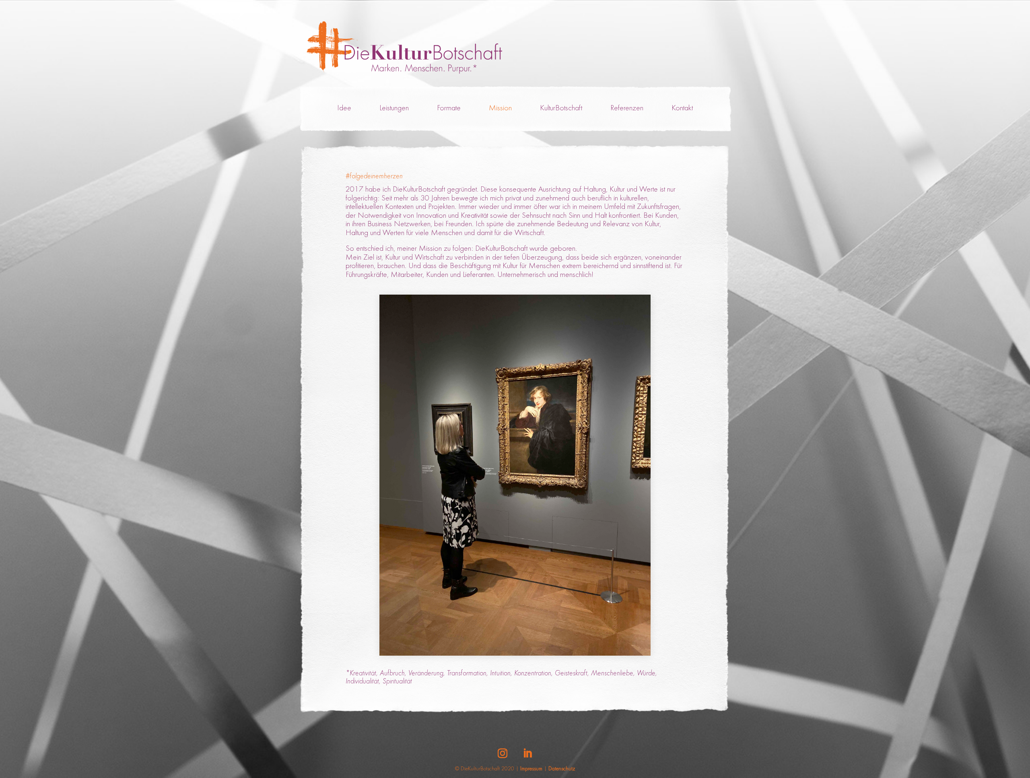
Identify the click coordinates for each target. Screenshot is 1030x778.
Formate (449, 108)
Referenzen (626, 108)
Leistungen (394, 108)
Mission (500, 108)
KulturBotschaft (561, 108)
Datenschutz (561, 769)
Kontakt (682, 108)
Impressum (531, 769)
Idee (344, 108)
